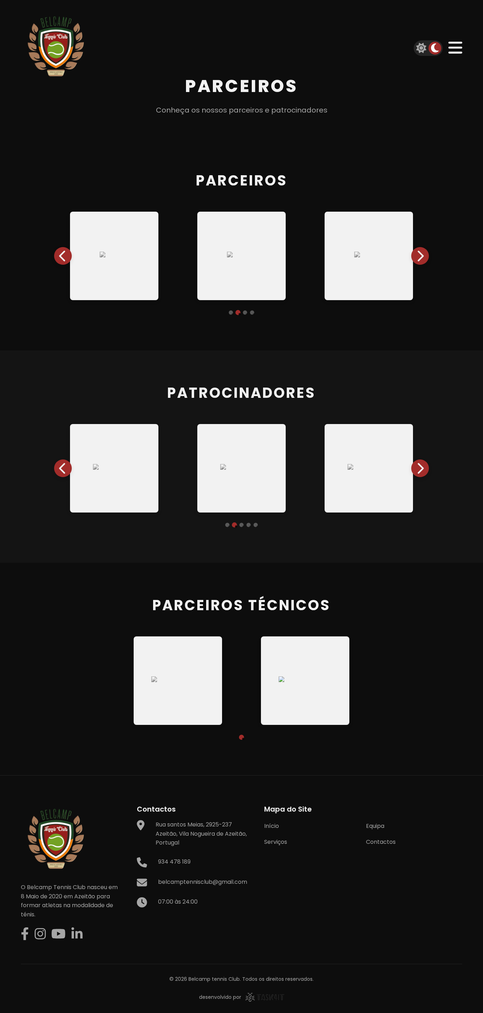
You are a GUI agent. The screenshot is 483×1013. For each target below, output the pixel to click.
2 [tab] (238, 312)
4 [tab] (252, 312)
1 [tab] (231, 312)
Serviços (275, 842)
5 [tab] (256, 525)
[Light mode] (421, 48)
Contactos (381, 842)
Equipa (375, 826)
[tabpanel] (120, 256)
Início (271, 826)
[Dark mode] (435, 48)
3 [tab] (245, 312)
